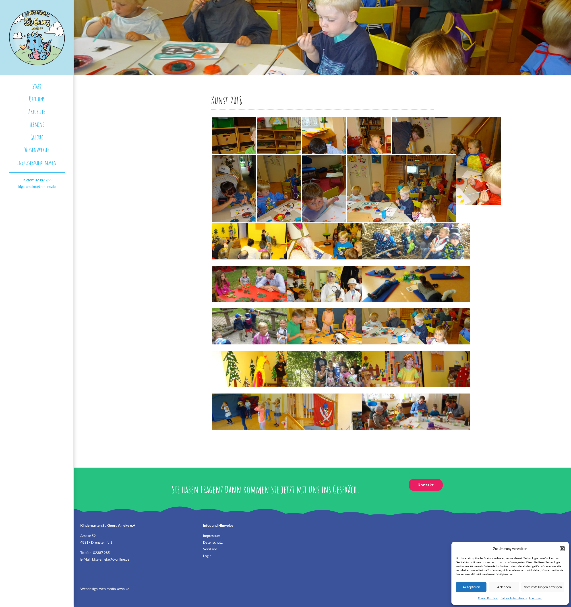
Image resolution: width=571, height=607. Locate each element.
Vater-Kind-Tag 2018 (416, 407)
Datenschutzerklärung (514, 598)
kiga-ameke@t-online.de (37, 186)
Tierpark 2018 (266, 322)
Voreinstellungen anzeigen (543, 587)
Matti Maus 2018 (266, 365)
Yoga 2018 (416, 280)
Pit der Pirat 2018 (341, 407)
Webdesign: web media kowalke (104, 588)
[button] (562, 548)
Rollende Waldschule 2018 (266, 280)
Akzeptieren (471, 587)
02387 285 (101, 552)
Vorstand (210, 549)
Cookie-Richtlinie (488, 598)
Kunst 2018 (416, 322)
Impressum (535, 598)
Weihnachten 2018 (266, 237)
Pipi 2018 (416, 365)
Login (207, 555)
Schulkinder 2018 (341, 365)
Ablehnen (504, 587)
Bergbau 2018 (341, 280)
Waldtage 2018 (416, 237)
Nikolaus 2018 (341, 237)
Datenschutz (213, 542)
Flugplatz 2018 (341, 322)
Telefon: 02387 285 (37, 180)
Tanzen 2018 (266, 407)
